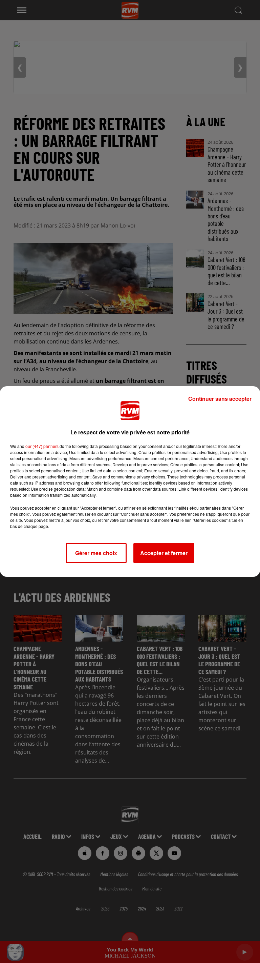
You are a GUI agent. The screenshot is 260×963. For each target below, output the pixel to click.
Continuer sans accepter (220, 398)
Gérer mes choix (96, 553)
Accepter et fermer (164, 553)
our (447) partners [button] (42, 446)
